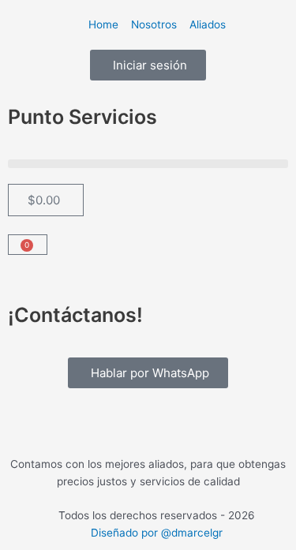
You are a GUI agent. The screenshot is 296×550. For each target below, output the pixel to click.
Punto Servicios (82, 117)
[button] (148, 163)
